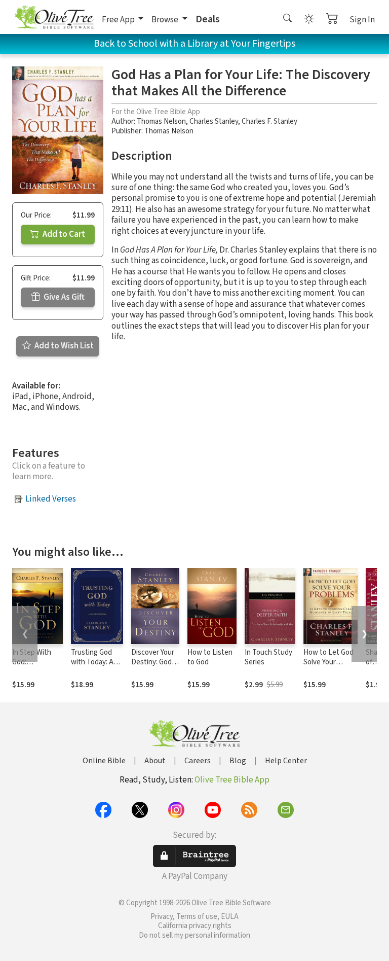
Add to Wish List (63, 346)
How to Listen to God (209, 657)
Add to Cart (63, 234)
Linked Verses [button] (50, 499)
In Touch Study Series (268, 657)
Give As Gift (63, 297)
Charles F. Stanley (269, 121)
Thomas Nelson (161, 121)
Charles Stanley (213, 121)
